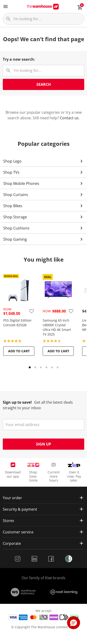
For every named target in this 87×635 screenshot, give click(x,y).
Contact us (69, 117)
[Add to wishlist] (31, 311)
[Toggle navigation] (5, 6)
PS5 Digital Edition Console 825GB (17, 322)
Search (43, 84)
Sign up (43, 444)
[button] (73, 622)
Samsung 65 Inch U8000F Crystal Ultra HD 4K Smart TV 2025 (57, 327)
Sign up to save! (17, 402)
